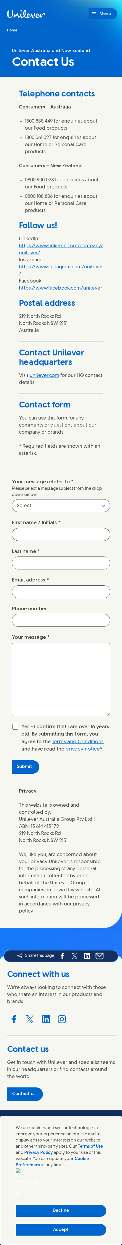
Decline (61, 1210)
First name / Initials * (36, 522)
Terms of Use (90, 1146)
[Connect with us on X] (30, 1019)
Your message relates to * (43, 481)
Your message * (31, 637)
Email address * (30, 580)
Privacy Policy (38, 1153)
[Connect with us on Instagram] (62, 1019)
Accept (61, 1229)
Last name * (26, 551)
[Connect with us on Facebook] (14, 1019)
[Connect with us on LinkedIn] (46, 1019)
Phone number (29, 608)
